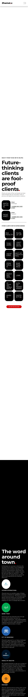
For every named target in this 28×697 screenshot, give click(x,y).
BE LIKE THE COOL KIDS (14, 306)
